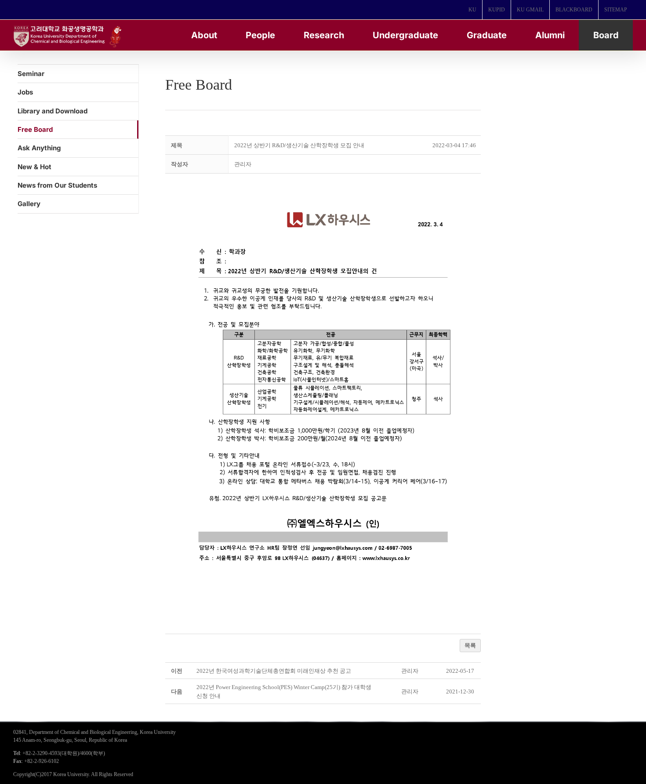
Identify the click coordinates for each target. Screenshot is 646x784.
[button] (242, 164)
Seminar (31, 73)
